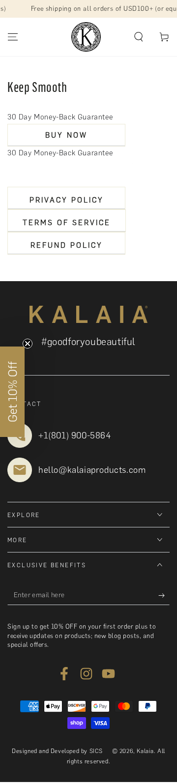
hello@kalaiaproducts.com (92, 469)
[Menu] (13, 37)
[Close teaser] (27, 343)
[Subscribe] (164, 595)
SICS (96, 751)
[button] (138, 37)
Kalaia (145, 751)
